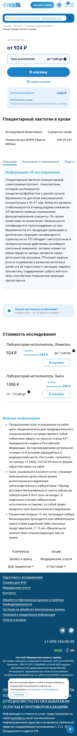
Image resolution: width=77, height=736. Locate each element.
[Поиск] (70, 18)
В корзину (38, 72)
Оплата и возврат (15, 620)
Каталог (18, 26)
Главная (7, 26)
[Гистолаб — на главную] (16, 5)
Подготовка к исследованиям (23, 577)
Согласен (19, 694)
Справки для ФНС (15, 582)
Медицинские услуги (56, 559)
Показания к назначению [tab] (40, 161)
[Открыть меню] (72, 5)
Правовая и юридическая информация (29, 614)
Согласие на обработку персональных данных (34, 609)
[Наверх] (70, 729)
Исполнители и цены (38, 102)
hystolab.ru (18, 718)
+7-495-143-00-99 (59, 641)
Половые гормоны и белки (38, 26)
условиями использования (43, 689)
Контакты (9, 593)
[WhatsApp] (71, 630)
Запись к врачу (20, 559)
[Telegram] (59, 5)
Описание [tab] (10, 161)
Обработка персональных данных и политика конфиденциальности (33, 602)
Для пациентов (19, 566)
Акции (56, 551)
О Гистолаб (54, 566)
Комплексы (21, 551)
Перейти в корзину (40, 81)
